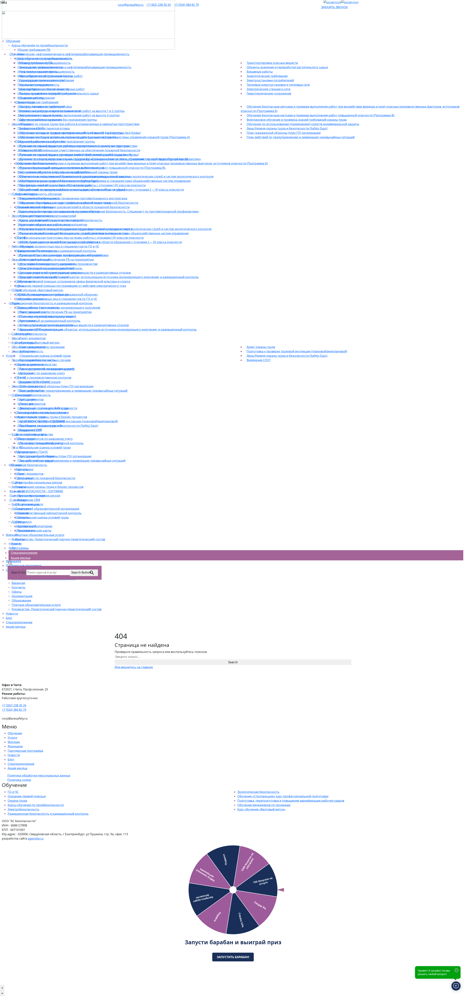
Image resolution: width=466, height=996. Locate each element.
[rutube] (322, 2)
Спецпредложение (19, 622)
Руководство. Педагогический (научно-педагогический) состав (56, 609)
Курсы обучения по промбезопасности (36, 805)
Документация (22, 596)
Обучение (15, 733)
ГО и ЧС (13, 792)
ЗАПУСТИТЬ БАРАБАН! (233, 957)
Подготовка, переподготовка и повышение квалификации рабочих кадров (290, 801)
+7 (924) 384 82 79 (186, 5)
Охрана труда (17, 801)
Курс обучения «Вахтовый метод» (261, 809)
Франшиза (15, 746)
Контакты (18, 587)
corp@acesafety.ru (130, 5)
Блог (9, 618)
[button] (10, 563)
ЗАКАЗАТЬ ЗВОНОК (334, 7)
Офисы (17, 592)
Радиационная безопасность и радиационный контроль (48, 814)
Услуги (12, 738)
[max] (349, 2)
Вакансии (18, 583)
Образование (21, 600)
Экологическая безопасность (258, 792)
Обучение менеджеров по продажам (263, 805)
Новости (12, 614)
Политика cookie (19, 780)
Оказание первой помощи (27, 796)
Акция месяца (15, 627)
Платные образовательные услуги (36, 605)
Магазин (14, 742)
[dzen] (332, 2)
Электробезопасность (23, 809)
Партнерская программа (25, 751)
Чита (3, 2)
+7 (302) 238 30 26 (158, 5)
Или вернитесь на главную (134, 667)
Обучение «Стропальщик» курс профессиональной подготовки (282, 796)
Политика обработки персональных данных (38, 775)
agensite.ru (36, 838)
